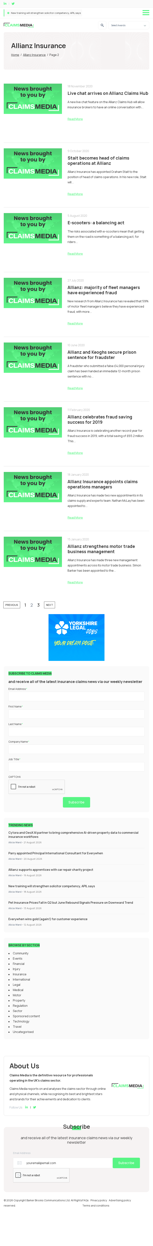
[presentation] (36, 787)
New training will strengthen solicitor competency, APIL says (46, 13)
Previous (11, 605)
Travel (17, 1027)
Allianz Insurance (34, 55)
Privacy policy (98, 1200)
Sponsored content (26, 1016)
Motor (17, 995)
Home (15, 55)
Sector (17, 1011)
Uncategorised (23, 1032)
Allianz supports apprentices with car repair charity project (50, 870)
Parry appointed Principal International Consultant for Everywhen (55, 853)
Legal (16, 985)
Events (17, 958)
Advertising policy (120, 1200)
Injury (16, 969)
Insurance (19, 974)
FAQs (85, 1200)
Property (19, 1000)
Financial (18, 964)
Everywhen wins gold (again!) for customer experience (48, 919)
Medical (18, 990)
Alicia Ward (14, 842)
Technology (21, 1021)
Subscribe (76, 802)
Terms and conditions (95, 1205)
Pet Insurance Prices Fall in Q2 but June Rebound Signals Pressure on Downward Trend (70, 903)
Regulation (20, 1006)
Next (49, 605)
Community (20, 953)
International (21, 979)
